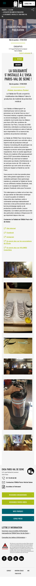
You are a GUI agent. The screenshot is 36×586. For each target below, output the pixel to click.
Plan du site (18, 573)
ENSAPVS (4, 10)
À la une (11, 10)
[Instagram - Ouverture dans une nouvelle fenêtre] (10, 558)
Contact (9, 571)
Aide (28, 571)
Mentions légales (19, 571)
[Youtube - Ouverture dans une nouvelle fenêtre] (15, 558)
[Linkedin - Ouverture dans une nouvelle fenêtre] (21, 558)
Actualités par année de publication (13, 12)
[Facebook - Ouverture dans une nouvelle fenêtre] (4, 558)
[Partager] (32, 10)
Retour (19, 59)
